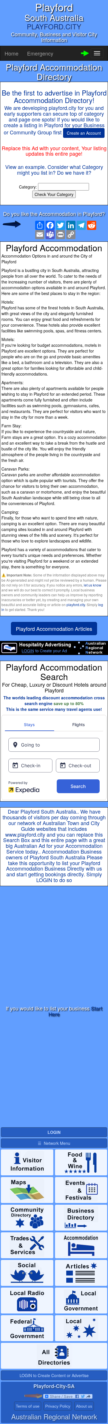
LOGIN (44, 880)
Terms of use (27, 1406)
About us (84, 1406)
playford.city (76, 604)
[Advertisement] (54, 946)
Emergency (40, 53)
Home (11, 53)
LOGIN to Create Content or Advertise (54, 1375)
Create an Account (84, 133)
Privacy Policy (57, 1406)
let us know (92, 584)
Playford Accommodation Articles (54, 628)
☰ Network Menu (54, 1143)
